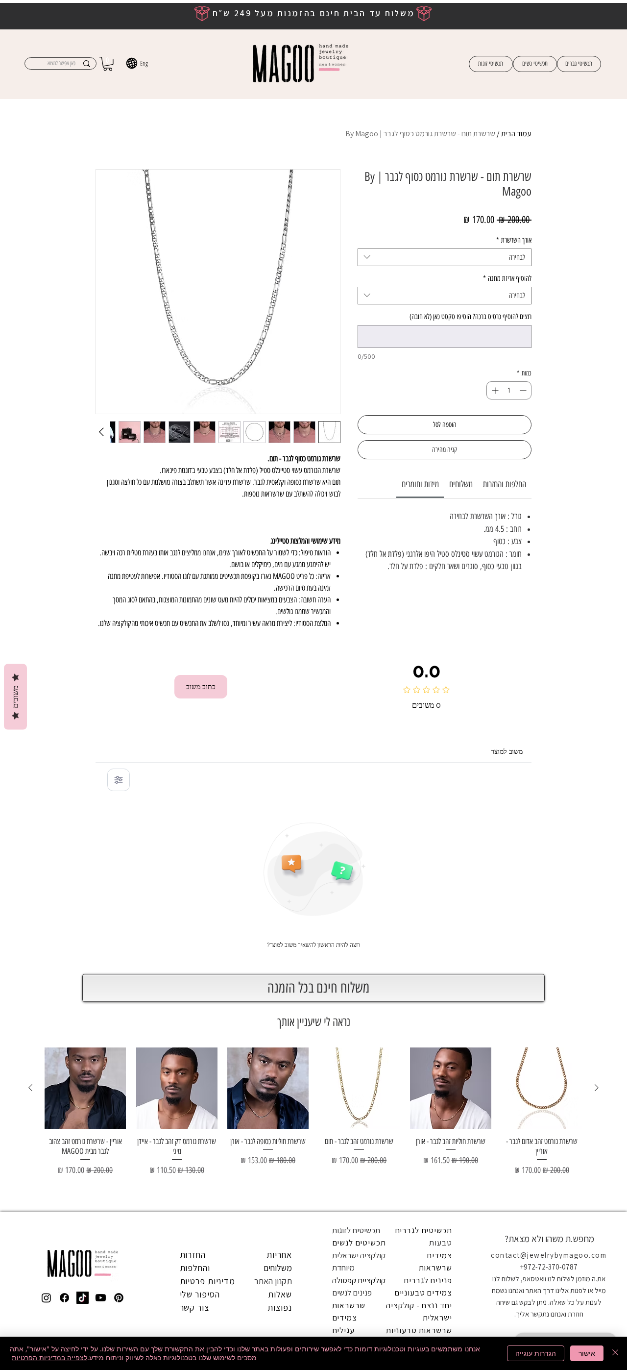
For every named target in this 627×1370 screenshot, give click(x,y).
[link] (420, 484)
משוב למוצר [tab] (507, 751)
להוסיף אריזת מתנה (507, 278)
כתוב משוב (201, 687)
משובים (15, 696)
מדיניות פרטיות (208, 1281)
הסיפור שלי (200, 1294)
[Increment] (494, 390)
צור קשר (194, 1307)
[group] (313, 1125)
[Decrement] (524, 390)
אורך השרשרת (513, 240)
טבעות (440, 1242)
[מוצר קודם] (597, 1088)
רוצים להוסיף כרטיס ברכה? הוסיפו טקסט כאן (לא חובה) (470, 316)
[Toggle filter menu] (118, 780)
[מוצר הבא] (30, 1088)
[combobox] (444, 257)
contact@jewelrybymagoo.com (548, 1255)
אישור (587, 1353)
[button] (107, 64)
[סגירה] (615, 1353)
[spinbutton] (509, 390)
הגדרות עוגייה (535, 1353)
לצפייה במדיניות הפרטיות (49, 1357)
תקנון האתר (273, 1281)
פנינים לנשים (352, 1292)
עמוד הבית (516, 133)
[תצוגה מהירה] (541, 1088)
